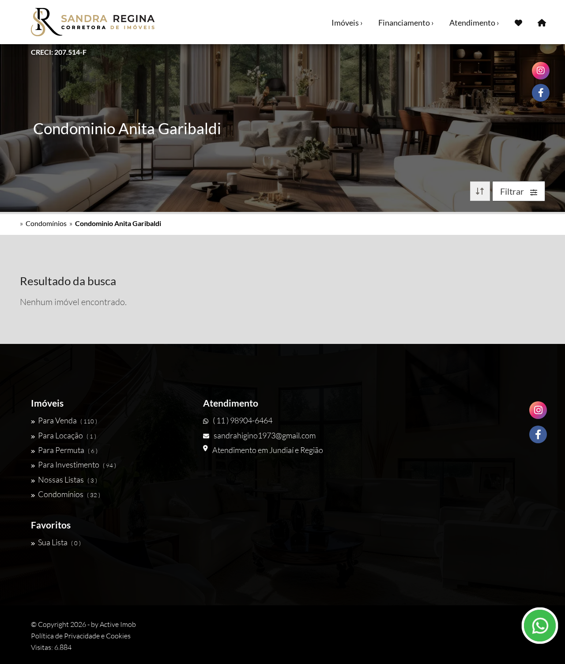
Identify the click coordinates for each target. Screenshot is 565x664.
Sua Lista (59, 542)
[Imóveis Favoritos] (518, 22)
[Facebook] (538, 434)
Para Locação (67, 435)
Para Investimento (77, 464)
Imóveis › (347, 22)
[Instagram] (538, 410)
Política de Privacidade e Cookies (81, 635)
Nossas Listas (67, 479)
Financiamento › (406, 22)
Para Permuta (68, 450)
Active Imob (118, 624)
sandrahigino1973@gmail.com (265, 435)
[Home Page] (542, 22)
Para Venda (67, 420)
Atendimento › (474, 22)
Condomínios (46, 223)
